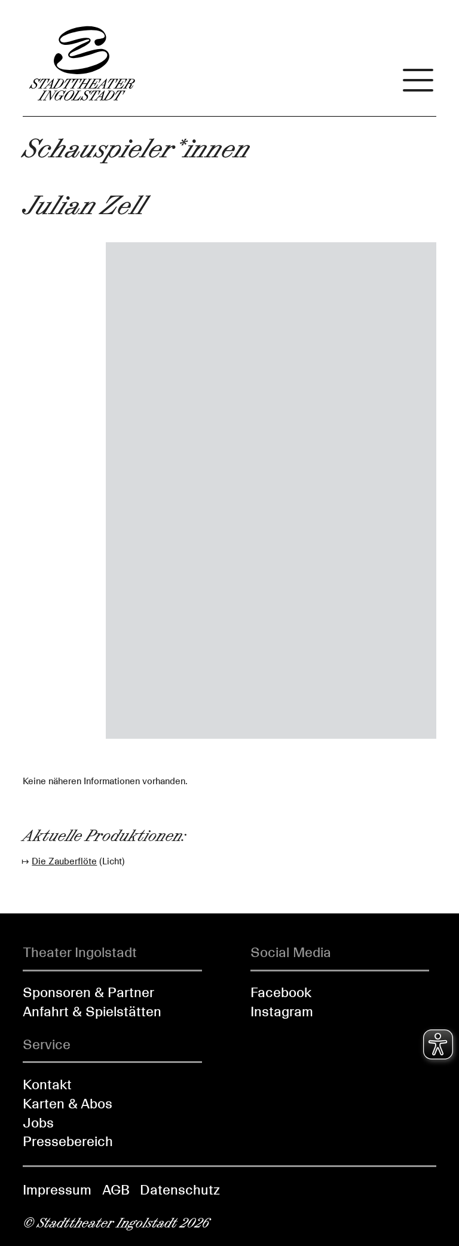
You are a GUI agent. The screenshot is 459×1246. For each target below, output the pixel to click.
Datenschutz (180, 1189)
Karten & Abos (67, 1103)
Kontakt (47, 1084)
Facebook (280, 992)
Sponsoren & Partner (88, 992)
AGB (116, 1189)
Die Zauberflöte (64, 861)
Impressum (57, 1189)
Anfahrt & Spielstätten (92, 1011)
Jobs (38, 1122)
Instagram (281, 1011)
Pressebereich (68, 1141)
